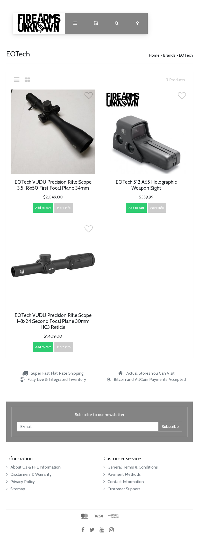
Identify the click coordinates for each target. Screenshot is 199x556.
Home (154, 55)
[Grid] (27, 79)
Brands (169, 55)
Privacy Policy (22, 481)
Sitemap (17, 488)
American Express (113, 516)
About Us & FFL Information (35, 467)
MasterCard (84, 516)
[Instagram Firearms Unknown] (113, 529)
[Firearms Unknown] (39, 23)
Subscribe (170, 426)
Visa (98, 516)
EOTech (186, 55)
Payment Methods (124, 474)
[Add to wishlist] (88, 97)
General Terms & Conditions (133, 467)
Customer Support (124, 488)
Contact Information (126, 481)
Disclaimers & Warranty (31, 474)
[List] (19, 79)
